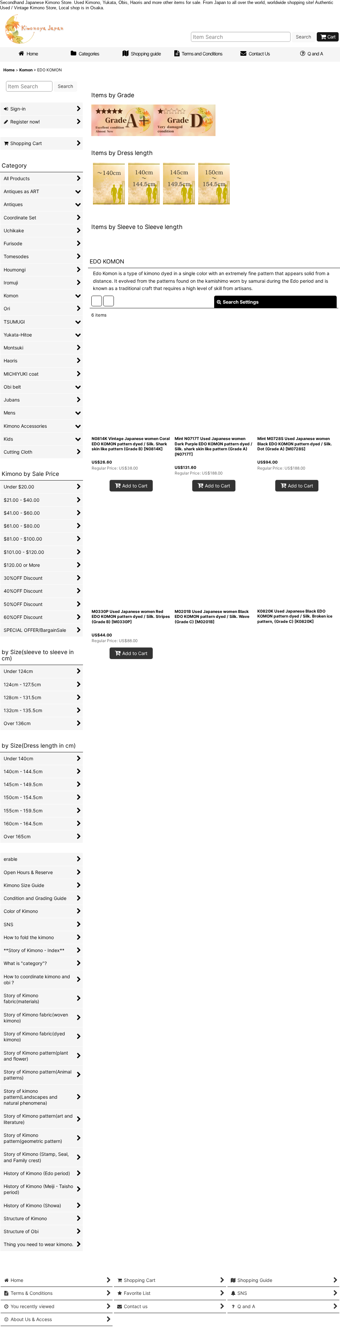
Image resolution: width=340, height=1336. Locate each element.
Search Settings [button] (241, 336)
